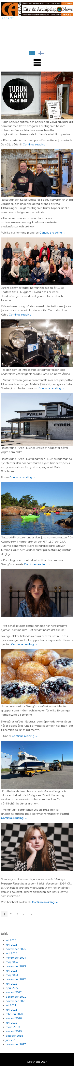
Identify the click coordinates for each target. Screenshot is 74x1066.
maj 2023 (12, 975)
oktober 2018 (14, 1035)
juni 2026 (11, 944)
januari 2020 (14, 1018)
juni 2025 (11, 953)
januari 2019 (14, 1031)
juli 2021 (11, 1005)
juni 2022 (11, 983)
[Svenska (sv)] (32, 53)
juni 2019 (11, 1022)
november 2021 (16, 1001)
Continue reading (36, 144)
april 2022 (12, 988)
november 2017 (16, 1044)
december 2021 (16, 996)
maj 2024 (12, 962)
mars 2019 (13, 1027)
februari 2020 (14, 1014)
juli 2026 (11, 940)
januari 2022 (14, 992)
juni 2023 (11, 970)
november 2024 (16, 957)
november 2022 (16, 979)
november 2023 (16, 966)
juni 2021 (11, 1009)
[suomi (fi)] (41, 53)
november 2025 (16, 949)
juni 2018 (11, 1040)
